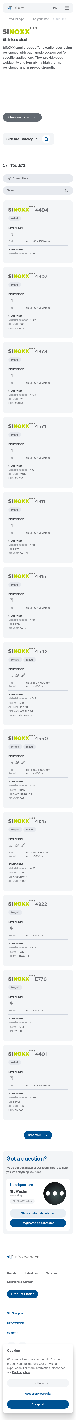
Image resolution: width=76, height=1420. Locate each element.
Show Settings (35, 1383)
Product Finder (22, 1294)
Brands (11, 1273)
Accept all (38, 1404)
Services (51, 1273)
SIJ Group (13, 1313)
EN (55, 8)
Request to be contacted (38, 1223)
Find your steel (40, 19)
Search (11, 1333)
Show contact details (35, 1213)
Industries (31, 1273)
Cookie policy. (21, 1372)
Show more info (18, 117)
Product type (16, 19)
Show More (34, 1135)
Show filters (20, 178)
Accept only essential (38, 1393)
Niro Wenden (15, 1323)
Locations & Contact (20, 1282)
